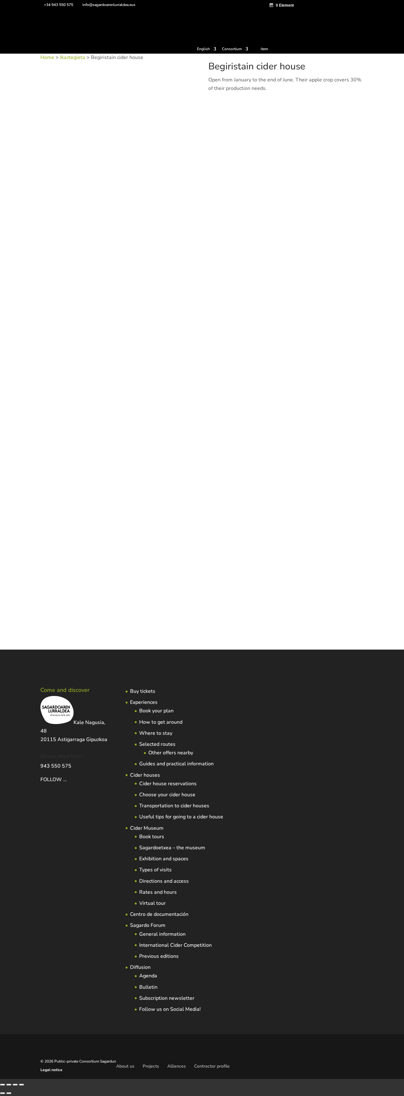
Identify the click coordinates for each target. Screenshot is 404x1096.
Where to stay (155, 733)
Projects (151, 1066)
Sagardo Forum (147, 925)
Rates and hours (158, 892)
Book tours (151, 836)
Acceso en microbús (96, 183)
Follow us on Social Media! (170, 1009)
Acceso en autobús (164, 175)
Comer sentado (63, 192)
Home (47, 57)
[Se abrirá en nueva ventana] (67, 779)
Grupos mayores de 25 (102, 192)
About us (125, 1066)
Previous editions (159, 956)
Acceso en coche (57, 183)
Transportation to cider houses (174, 805)
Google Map (101, 218)
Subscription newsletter (166, 998)
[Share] (15, 1085)
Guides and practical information (176, 763)
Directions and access (164, 881)
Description (60, 218)
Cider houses (145, 775)
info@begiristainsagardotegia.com (107, 432)
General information (162, 934)
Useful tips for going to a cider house (181, 816)
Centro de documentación (159, 914)
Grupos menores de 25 (150, 192)
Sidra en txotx (94, 200)
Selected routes (157, 744)
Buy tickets (142, 691)
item (264, 48)
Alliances (176, 1066)
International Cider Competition (175, 945)
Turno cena (121, 200)
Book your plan (156, 710)
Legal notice (51, 1069)
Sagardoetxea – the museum (172, 847)
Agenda (148, 975)
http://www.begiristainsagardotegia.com (110, 441)
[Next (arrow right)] (8, 1093)
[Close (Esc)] (21, 1085)
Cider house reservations (168, 783)
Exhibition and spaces (163, 858)
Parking (70, 200)
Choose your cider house (167, 794)
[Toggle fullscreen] (8, 1085)
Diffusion (140, 967)
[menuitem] (206, 50)
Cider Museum (146, 828)
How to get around (160, 722)
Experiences (143, 702)
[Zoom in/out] (2, 1085)
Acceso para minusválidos (144, 183)
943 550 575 (55, 766)
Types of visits (155, 869)
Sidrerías (123, 175)
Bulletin (148, 987)
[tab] (60, 219)
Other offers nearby (170, 752)
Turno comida (147, 200)
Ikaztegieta (72, 57)
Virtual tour (152, 903)
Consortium (232, 49)
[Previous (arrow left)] (2, 1093)
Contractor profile (212, 1066)
